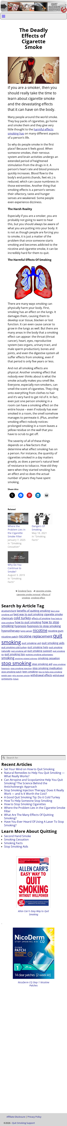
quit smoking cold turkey (14, 647)
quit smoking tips (14, 654)
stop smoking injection (21, 668)
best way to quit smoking (28, 614)
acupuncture (8, 610)
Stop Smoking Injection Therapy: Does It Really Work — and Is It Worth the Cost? (34, 792)
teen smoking (30, 671)
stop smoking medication (47, 668)
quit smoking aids (53, 643)
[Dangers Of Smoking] (42, 518)
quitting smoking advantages (39, 654)
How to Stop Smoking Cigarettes (25, 804)
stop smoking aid (42, 664)
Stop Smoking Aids (16, 846)
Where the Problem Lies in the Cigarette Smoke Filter (16, 531)
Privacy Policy (34, 1116)
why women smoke (21, 675)
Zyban (16, 679)
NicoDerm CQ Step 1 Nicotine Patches (33, 984)
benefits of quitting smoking (33, 610)
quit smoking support (39, 650)
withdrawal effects (41, 675)
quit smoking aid (31, 643)
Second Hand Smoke (17, 836)
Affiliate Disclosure (16, 1116)
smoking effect (38, 597)
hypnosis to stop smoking (44, 626)
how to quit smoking (28, 622)
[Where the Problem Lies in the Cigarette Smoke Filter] (18, 518)
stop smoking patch (11, 671)
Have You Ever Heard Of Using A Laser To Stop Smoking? (34, 823)
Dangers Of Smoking (38, 527)
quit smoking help (37, 647)
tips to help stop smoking (50, 671)
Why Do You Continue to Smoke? (14, 568)
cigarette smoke (43, 590)
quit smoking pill (19, 651)
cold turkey (22, 618)
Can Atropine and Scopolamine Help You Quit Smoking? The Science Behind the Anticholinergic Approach (33, 783)
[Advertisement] (33, 715)
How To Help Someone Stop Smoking (28, 801)
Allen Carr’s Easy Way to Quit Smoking (33, 912)
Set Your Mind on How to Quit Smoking (29, 769)
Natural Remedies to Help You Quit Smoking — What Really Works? (34, 774)
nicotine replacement (35, 636)
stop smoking (16, 663)
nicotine (40, 630)
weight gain (6, 675)
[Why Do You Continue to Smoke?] (18, 557)
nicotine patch (9, 636)
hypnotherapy (10, 631)
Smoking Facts (25, 590)
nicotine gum (55, 630)
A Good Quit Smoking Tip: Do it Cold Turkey (32, 797)
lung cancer (26, 630)
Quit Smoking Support (23, 1122)
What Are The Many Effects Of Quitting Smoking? (29, 816)
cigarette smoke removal (28, 594)
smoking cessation (49, 658)
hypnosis (20, 626)
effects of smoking (41, 618)
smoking (7, 658)
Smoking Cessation (16, 839)
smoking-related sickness (26, 658)
